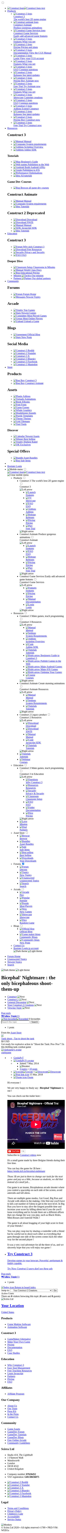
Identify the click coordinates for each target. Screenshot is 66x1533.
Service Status (14, 1519)
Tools (23, 424)
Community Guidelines (18, 1443)
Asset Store (19, 833)
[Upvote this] (23, 1071)
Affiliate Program (15, 1393)
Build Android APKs (34, 167)
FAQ (23, 255)
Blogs (17, 926)
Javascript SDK (29, 228)
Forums (17, 864)
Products (11, 11)
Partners (11, 1376)
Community (13, 281)
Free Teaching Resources (19, 1370)
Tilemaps (25, 421)
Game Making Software (19, 1324)
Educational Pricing (30, 272)
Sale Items (25, 460)
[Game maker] (26, 472)
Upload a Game (31, 321)
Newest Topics (32, 297)
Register (11, 466)
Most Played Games (37, 315)
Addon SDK (30, 149)
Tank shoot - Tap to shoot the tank (17, 1038)
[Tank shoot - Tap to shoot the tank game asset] (2, 1035)
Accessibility (13, 1516)
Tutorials (24, 206)
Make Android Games (51, 666)
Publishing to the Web (38, 164)
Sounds (32, 413)
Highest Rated (30, 442)
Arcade (17, 889)
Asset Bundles (30, 458)
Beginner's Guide (29, 161)
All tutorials (26, 175)
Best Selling (29, 439)
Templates (27, 415)
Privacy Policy (14, 1511)
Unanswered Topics (17, 959)
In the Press (13, 1414)
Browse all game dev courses (34, 187)
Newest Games (28, 313)
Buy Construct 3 (28, 380)
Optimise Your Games (51, 672)
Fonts (23, 404)
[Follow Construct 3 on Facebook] (25, 361)
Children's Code (15, 1514)
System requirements (36, 144)
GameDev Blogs (15, 1437)
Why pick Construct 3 (33, 246)
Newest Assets (32, 436)
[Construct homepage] (26, 8)
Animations (30, 399)
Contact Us (19, 945)
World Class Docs (32, 270)
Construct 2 (33, 714)
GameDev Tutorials (16, 1434)
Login (19, 466)
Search (10, 964)
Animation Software (17, 1327)
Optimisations (35, 173)
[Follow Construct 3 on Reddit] (24, 350)
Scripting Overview (33, 147)
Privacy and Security (34, 252)
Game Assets (13, 1429)
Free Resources (34, 249)
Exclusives (25, 444)
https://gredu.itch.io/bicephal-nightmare (26, 1171)
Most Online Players (32, 318)
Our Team (12, 1408)
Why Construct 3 (15, 1365)
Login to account (30, 948)
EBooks (25, 402)
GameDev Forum (15, 1431)
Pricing (10, 1344)
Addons (26, 396)
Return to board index (25, 1287)
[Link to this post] (21, 1074)
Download (31, 219)
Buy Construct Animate (31, 383)
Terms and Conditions (18, 1508)
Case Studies (13, 1353)
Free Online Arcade (16, 1440)
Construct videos (28, 1155)
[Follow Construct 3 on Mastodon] (25, 364)
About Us (12, 1405)
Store (9, 367)
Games (25, 407)
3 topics (23, 1069)
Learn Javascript (15, 1373)
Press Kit (11, 1411)
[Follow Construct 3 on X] (22, 356)
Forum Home (29, 294)
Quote (30, 1077)
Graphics (27, 410)
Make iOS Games (49, 669)
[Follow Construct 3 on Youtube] (25, 353)
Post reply (6, 1013)
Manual (27, 141)
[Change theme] (28, 951)
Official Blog (33, 334)
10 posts (33, 1069)
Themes (27, 418)
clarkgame (6, 1052)
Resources (12, 128)
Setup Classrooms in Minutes (40, 267)
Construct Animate (42, 683)
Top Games (29, 310)
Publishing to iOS (31, 170)
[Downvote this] (48, 1071)
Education (12, 233)
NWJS (29, 222)
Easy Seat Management (18, 1368)
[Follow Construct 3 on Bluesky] (25, 359)
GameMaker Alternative (19, 1339)
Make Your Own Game (18, 1342)
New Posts (26, 337)
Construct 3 (42, 480)
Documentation (14, 1347)
